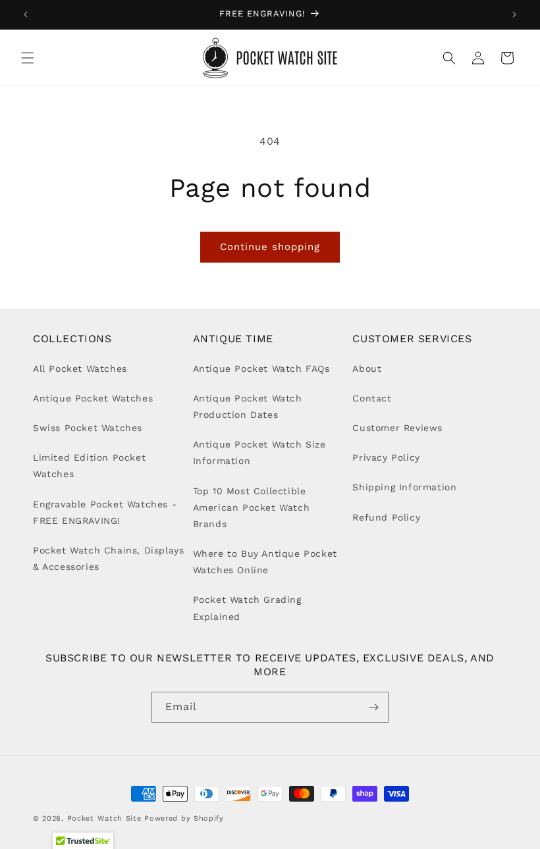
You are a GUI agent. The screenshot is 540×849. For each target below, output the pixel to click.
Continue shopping (270, 247)
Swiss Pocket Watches (87, 428)
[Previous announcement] (25, 14)
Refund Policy (386, 517)
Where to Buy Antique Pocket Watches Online (265, 561)
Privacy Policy (385, 457)
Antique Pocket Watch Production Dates (247, 406)
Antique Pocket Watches (93, 398)
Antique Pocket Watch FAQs (261, 368)
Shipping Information (404, 487)
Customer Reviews (397, 428)
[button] (27, 57)
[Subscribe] (373, 707)
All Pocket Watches (80, 368)
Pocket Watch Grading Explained (247, 607)
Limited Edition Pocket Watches (89, 465)
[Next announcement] (514, 14)
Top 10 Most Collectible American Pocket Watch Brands (251, 507)
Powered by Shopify (184, 818)
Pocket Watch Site (104, 818)
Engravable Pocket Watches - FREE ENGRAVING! (104, 512)
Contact (371, 398)
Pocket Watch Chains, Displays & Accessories (108, 558)
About (366, 368)
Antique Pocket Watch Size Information (259, 452)
